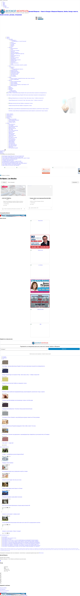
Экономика (11, 39)
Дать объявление (3, 592)
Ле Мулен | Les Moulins (19, 201)
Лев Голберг (11, 129)
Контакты (4, 5)
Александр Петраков (12, 145)
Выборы (41, 549)
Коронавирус (20, 548)
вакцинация (46, 548)
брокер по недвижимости (51, 548)
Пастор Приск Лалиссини (13, 130)
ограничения (8, 550)
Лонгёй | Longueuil (6, 202)
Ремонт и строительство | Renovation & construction (12, 208)
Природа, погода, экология (15, 59)
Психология (13, 61)
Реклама (12, 44)
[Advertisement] (40, 28)
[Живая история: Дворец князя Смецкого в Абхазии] (5, 486)
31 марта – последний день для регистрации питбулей (13, 454)
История (12, 54)
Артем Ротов (11, 136)
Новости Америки (14, 83)
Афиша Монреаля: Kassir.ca (18, 69)
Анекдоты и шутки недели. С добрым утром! (11, 514)
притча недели (46, 549)
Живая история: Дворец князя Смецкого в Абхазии (12, 488)
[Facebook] (1, 560)
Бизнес (12, 46)
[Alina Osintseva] (46, 170)
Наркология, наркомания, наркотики (17, 53)
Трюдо (64, 548)
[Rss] (0, 560)
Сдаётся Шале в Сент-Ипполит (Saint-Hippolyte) (10, 165)
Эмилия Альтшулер (12, 135)
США (44, 548)
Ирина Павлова (11, 141)
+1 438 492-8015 (32, 202)
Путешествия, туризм (15, 73)
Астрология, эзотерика (15, 50)
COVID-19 (10, 548)
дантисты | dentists (34, 207)
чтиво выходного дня (66, 549)
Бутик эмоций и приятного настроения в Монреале (11, 164)
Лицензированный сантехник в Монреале (9, 159)
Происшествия (13, 60)
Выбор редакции (14, 85)
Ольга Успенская (9, 549)
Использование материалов (14, 120)
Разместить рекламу (12, 119)
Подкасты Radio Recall (13, 91)
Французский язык (14, 48)
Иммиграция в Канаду (75, 548)
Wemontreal (9, 595)
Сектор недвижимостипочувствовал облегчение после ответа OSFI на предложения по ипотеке (21, 522)
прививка (66, 548)
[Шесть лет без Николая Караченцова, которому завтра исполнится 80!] (5, 503)
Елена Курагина (11, 142)
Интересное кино (14, 70)
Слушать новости (10, 113)
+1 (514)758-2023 (6, 203)
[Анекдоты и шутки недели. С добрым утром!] (5, 511)
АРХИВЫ (4, 2)
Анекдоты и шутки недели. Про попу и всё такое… (12, 479)
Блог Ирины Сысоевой (13, 137)
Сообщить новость (12, 122)
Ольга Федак (11, 125)
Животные (13, 51)
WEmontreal (41, 552)
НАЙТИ (1, 152)
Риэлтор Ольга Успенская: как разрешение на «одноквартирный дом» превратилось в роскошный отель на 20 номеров (25, 434)
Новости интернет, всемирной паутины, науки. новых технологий (23, 78)
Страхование (13, 43)
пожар (71, 548)
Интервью (10, 87)
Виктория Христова (12, 128)
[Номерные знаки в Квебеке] (5, 460)
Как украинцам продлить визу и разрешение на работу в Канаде (15, 471)
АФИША (4, 4)
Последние (4, 356)
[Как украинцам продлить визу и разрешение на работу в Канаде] (5, 469)
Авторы (8, 123)
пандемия (62, 549)
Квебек (12, 548)
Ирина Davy (11, 132)
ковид (43, 549)
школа (24, 549)
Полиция (14, 548)
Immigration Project (32, 549)
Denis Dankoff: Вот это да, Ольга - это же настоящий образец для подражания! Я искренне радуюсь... (20, 540)
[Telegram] (4, 560)
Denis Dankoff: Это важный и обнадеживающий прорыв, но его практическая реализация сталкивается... (21, 543)
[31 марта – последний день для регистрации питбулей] (5, 452)
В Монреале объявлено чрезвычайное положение (12, 497)
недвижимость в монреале (29, 548)
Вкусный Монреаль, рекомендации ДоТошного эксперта (12, 162)
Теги (3, 358)
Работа (12, 42)
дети (39, 549)
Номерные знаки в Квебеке (7, 462)
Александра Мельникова (13, 126)
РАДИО (4, 3)
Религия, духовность (14, 62)
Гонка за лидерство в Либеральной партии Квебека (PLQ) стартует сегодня (16, 158)
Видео (10, 86)
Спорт (12, 63)
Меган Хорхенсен (12, 124)
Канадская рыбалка (14, 71)
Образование (13, 58)
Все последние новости (4, 447)
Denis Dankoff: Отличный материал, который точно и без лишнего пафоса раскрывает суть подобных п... (21, 546)
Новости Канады (14, 82)
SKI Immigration (50, 549)
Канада (8, 548)
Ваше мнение (13, 90)
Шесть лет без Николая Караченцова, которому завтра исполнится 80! (16, 505)
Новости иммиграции (15, 79)
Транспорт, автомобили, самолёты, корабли (19, 64)
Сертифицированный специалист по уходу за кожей (11, 161)
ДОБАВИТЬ (2, 153)
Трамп (29, 549)
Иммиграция (11, 88)
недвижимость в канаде (20, 549)
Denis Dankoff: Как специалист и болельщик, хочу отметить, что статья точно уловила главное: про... (20, 544)
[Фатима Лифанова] (10, 170)
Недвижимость (13, 40)
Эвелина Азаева (12, 133)
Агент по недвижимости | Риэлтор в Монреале (38, 548)
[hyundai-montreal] (70, 170)
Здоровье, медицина (14, 52)
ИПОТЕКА (55, 549)
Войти (5, 6)
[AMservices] (34, 170)
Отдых (10, 66)
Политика (10, 89)
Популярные (4, 357)
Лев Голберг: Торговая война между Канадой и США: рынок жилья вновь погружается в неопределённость (26, 94)
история (57, 548)
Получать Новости (10, 114)
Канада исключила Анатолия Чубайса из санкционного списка (20, 105)
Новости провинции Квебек (16, 81)
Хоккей (6, 550)
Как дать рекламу (12, 121)
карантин (58, 549)
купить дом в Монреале (60, 548)
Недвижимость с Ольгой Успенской (19, 41)
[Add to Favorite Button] (24, 187)
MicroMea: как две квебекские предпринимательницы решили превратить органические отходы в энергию (28, 110)
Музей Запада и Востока (15, 55)
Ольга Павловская (12, 139)
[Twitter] (2, 560)
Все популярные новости (4, 535)
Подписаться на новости (4, 590)
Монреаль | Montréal (12, 202)
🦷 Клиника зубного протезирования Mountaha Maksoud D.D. (41, 198)
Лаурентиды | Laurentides (12, 201)
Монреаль (5, 548)
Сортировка (75, 182)
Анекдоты (12, 67)
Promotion (70, 549)
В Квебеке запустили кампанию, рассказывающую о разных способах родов (17, 400)
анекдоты (26, 549)
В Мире (10, 77)
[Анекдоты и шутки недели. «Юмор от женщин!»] (5, 528)
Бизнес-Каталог (9, 117)
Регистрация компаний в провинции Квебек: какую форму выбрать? (14, 163)
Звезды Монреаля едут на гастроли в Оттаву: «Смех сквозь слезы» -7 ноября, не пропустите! (26, 100)
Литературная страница (15, 72)
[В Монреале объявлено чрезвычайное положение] (5, 494)
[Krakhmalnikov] (58, 170)
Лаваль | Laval (5, 201)
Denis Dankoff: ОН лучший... (7, 539)
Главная (8, 37)
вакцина (70, 548)
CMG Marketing (2, 589)
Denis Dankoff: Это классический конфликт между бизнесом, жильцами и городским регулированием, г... (21, 542)
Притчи (53, 549)
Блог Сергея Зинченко (13, 144)
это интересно (17, 548)
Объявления (9, 116)
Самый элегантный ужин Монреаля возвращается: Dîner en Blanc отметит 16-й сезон (19, 426)
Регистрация (7, 7)
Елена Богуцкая (11, 131)
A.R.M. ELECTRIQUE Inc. (6, 198)
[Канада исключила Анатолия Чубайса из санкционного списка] (21, 103)
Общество (10, 47)
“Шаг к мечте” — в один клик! (7, 443)
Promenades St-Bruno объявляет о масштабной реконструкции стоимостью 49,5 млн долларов (21, 417)
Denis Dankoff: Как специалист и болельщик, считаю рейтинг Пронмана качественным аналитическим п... (21, 545)
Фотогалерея (13, 75)
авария (76, 549)
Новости (8, 38)
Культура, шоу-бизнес (15, 57)
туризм (60, 549)
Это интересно (13, 76)
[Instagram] (3, 560)
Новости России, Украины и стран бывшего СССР (20, 84)
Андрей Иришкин (12, 140)
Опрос (12, 49)
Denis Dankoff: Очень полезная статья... (9, 538)
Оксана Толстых (12, 138)
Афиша (12, 68)
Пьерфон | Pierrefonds (19, 202)
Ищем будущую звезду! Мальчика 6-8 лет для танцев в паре (13, 156)
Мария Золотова (12, 127)
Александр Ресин (12, 143)
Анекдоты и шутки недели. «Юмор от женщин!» (11, 531)
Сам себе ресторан (14, 74)
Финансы (12, 45)
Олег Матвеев (11, 134)
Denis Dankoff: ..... (5, 537)
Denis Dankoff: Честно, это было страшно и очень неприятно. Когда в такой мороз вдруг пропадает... (20, 541)
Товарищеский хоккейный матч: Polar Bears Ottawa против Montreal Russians (17, 408)
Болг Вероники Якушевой (13, 147)
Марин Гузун (11, 146)
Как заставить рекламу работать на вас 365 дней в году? (12, 157)
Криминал (13, 56)
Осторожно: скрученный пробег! (8, 160)
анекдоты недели (37, 549)
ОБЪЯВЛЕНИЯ (2, 151)
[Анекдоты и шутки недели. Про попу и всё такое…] (5, 477)
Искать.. (4, 182)
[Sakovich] (22, 170)
